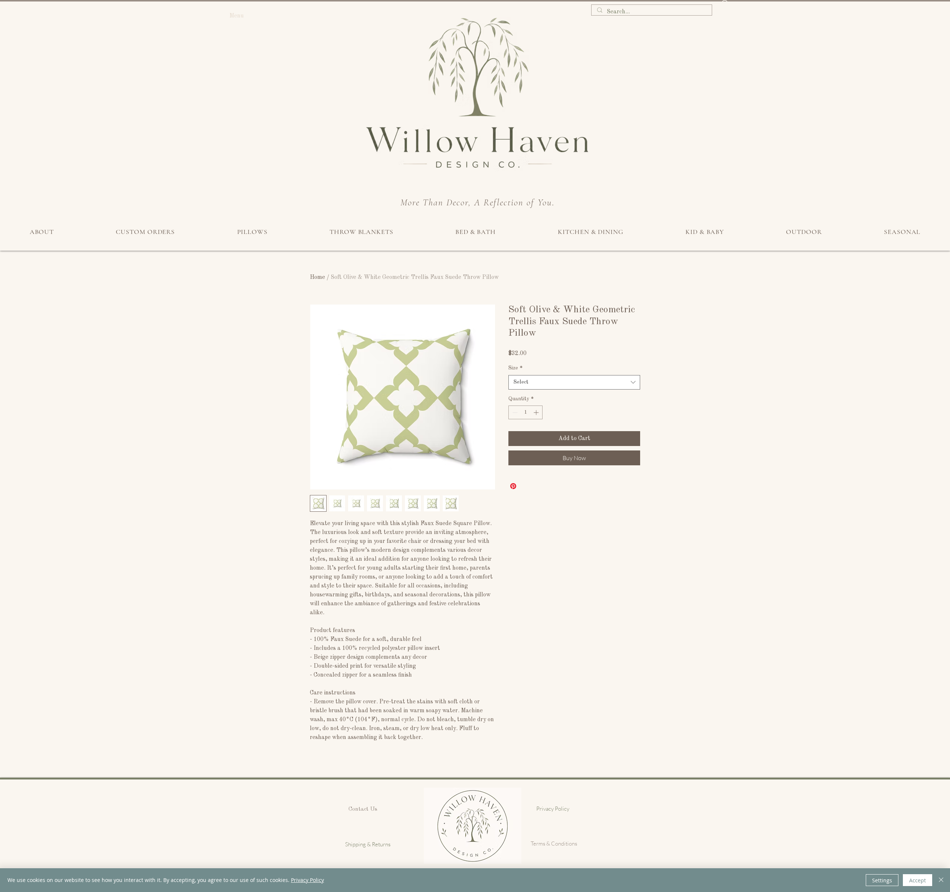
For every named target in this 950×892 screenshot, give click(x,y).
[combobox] (574, 382)
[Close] (941, 880)
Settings (882, 880)
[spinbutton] (525, 412)
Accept (917, 880)
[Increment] (536, 412)
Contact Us (362, 809)
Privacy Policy (552, 808)
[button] (724, 7)
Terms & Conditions (554, 843)
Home (317, 277)
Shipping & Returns (367, 844)
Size (515, 368)
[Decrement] (514, 412)
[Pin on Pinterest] (513, 486)
